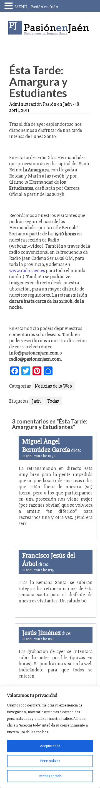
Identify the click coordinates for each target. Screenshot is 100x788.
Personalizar (50, 761)
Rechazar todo (50, 776)
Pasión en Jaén (50, 27)
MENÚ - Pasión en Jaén (36, 7)
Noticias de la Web (53, 386)
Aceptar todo (50, 745)
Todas (53, 401)
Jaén (36, 401)
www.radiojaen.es (27, 270)
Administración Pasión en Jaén (40, 104)
